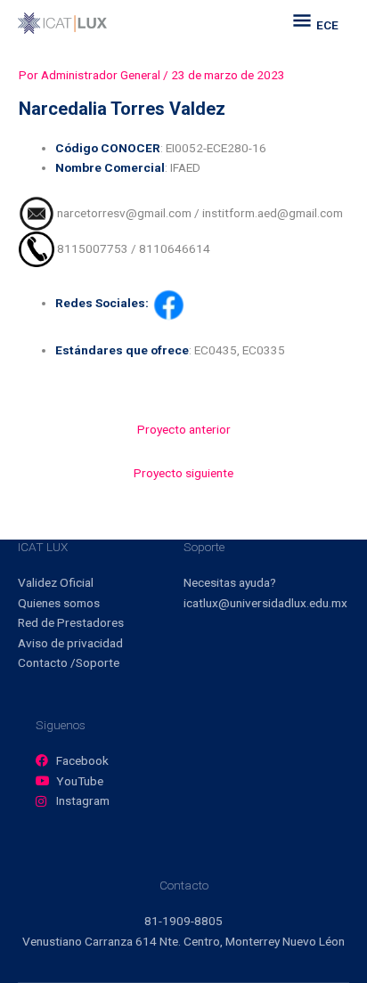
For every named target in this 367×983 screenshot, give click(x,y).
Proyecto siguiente (183, 473)
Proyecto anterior (184, 429)
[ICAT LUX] (62, 23)
